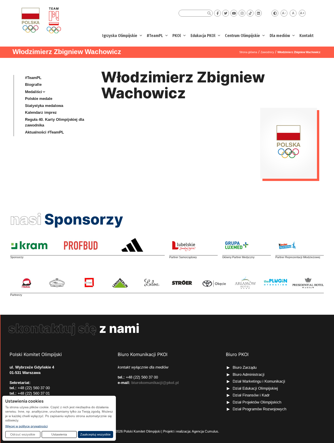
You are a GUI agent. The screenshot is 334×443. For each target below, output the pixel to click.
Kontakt (306, 35)
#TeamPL (155, 35)
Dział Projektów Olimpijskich (257, 402)
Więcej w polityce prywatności (26, 426)
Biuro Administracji (248, 374)
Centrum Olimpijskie (242, 35)
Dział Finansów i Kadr (252, 395)
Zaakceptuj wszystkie (95, 434)
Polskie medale (38, 99)
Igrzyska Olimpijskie (119, 35)
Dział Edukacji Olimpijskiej (255, 388)
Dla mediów (280, 35)
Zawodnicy (267, 52)
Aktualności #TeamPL (44, 132)
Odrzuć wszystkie (22, 434)
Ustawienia (59, 434)
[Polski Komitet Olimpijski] (40, 20)
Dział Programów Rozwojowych (259, 409)
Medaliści (33, 92)
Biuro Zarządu (245, 367)
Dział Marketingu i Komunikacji (259, 381)
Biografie (33, 84)
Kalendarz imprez (41, 112)
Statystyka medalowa (44, 106)
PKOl (176, 35)
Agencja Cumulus (205, 431)
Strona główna (248, 52)
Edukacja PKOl (203, 35)
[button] (140, 36)
